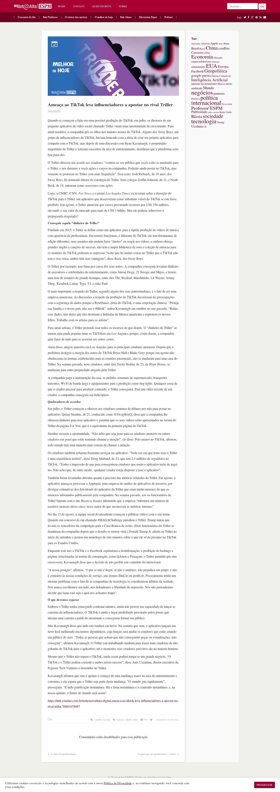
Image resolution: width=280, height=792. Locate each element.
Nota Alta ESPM (122, 777)
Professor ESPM (206, 108)
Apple (214, 43)
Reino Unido (226, 112)
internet (195, 83)
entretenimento (198, 66)
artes (221, 43)
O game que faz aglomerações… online (157, 754)
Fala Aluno (126, 17)
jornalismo (211, 84)
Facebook (197, 71)
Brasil (195, 48)
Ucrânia (197, 126)
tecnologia (203, 121)
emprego (215, 61)
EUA (211, 65)
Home (61, 6)
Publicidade (199, 112)
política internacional (206, 100)
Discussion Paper (148, 17)
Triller (135, 719)
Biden (226, 43)
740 (145, 719)
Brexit (202, 48)
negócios (120, 719)
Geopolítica (215, 70)
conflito (224, 48)
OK (262, 6)
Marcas (221, 84)
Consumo (197, 52)
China (212, 47)
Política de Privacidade (118, 783)
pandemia (218, 93)
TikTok (128, 719)
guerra (206, 75)
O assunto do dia (26, 17)
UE (205, 126)
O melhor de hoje (104, 17)
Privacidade (227, 104)
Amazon (205, 43)
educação (218, 57)
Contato (78, 6)
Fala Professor (50, 17)
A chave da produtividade (63, 754)
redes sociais (213, 112)
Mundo (208, 87)
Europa (223, 66)
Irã (202, 84)
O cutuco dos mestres (76, 17)
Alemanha (195, 43)
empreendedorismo (201, 61)
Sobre (123, 6)
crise (207, 52)
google (196, 75)
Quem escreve (101, 6)
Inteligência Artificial (209, 79)
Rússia (196, 116)
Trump (220, 122)
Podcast (168, 17)
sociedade (213, 116)
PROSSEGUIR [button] (264, 785)
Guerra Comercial (221, 76)
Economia (202, 56)
